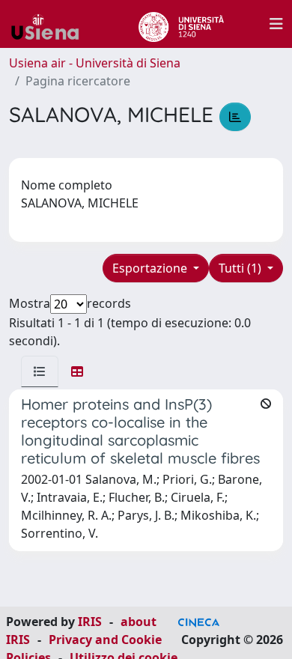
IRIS (90, 621)
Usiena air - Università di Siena (94, 63)
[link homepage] (51, 24)
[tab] (39, 371)
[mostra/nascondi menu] (276, 23)
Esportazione (151, 268)
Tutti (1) (241, 268)
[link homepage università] (181, 24)
